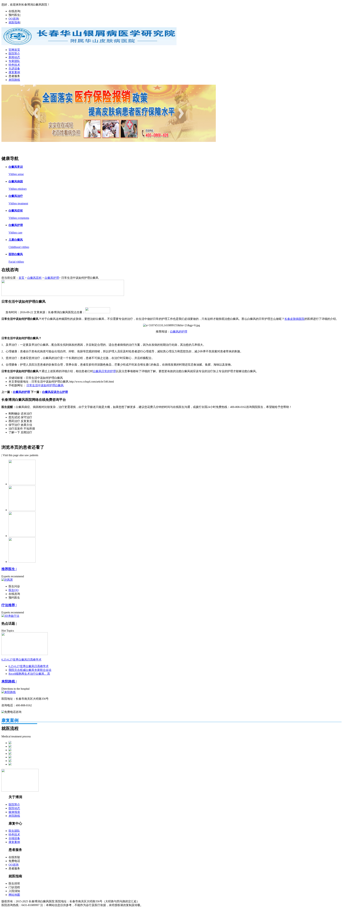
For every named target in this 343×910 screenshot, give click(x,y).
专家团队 (14, 61)
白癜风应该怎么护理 (55, 391)
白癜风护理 (52, 277)
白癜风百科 (34, 277)
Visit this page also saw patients (20, 455)
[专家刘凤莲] (108, 140)
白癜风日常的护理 (104, 371)
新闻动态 (14, 57)
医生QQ (14, 590)
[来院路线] (8, 692)
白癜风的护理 (178, 331)
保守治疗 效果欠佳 (20, 424)
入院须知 (14, 890)
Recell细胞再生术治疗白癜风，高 (29, 673)
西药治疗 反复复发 (20, 421)
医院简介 (14, 53)
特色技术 (14, 64)
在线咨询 (14, 11)
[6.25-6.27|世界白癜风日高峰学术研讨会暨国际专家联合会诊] (24, 654)
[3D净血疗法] (10, 615)
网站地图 (14, 894)
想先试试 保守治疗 (20, 417)
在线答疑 (14, 857)
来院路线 (14, 79)
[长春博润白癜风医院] (89, 44)
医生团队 (14, 830)
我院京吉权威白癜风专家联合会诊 (30, 669)
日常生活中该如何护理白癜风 (45, 385)
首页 (21, 277)
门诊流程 (14, 887)
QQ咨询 (14, 18)
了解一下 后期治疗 (20, 432)
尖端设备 (14, 838)
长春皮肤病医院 (294, 318)
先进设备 (14, 68)
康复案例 (14, 72)
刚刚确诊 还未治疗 (20, 413)
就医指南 (14, 22)
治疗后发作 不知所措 (22, 428)
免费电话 (14, 860)
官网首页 (14, 49)
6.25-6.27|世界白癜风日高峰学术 (21, 659)
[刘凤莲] (7, 579)
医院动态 (14, 808)
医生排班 (14, 883)
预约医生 (14, 14)
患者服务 (14, 76)
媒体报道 (14, 812)
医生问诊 (14, 586)
